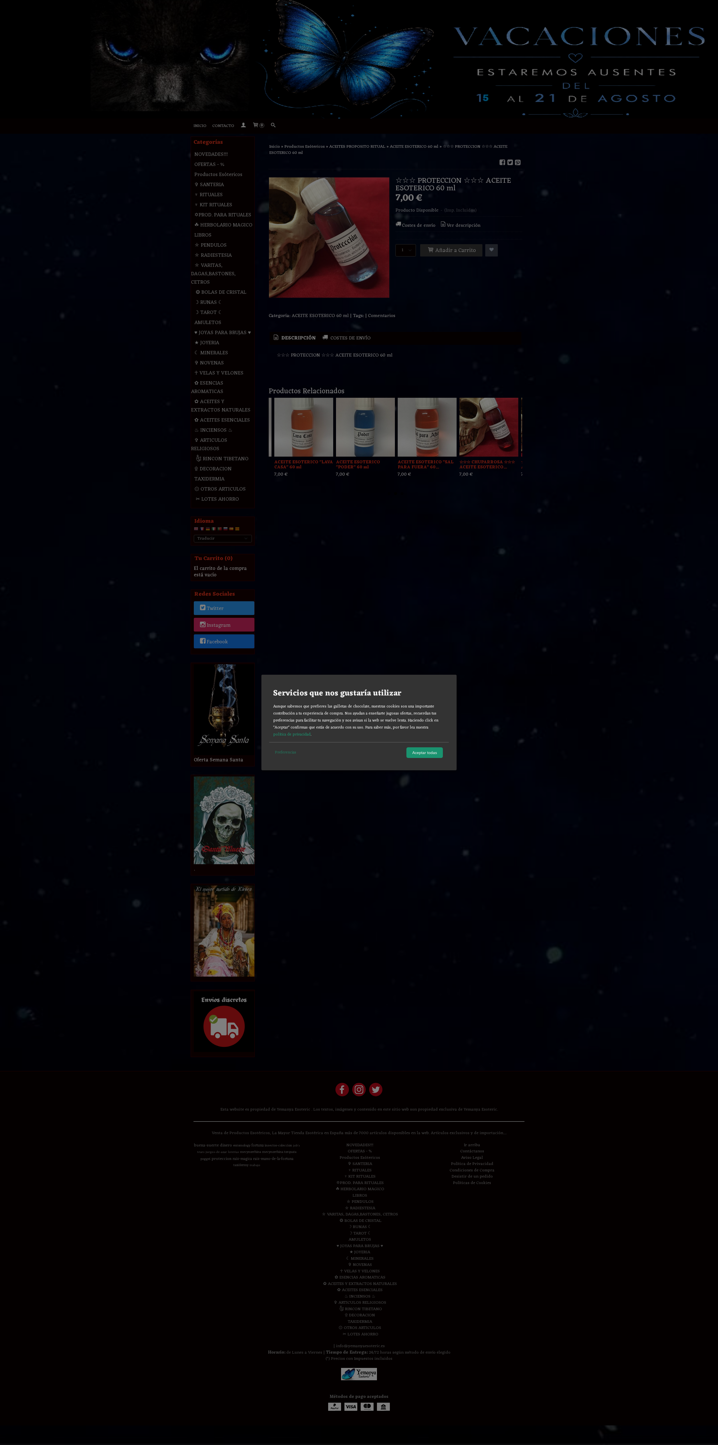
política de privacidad (291, 734)
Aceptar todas (424, 752)
